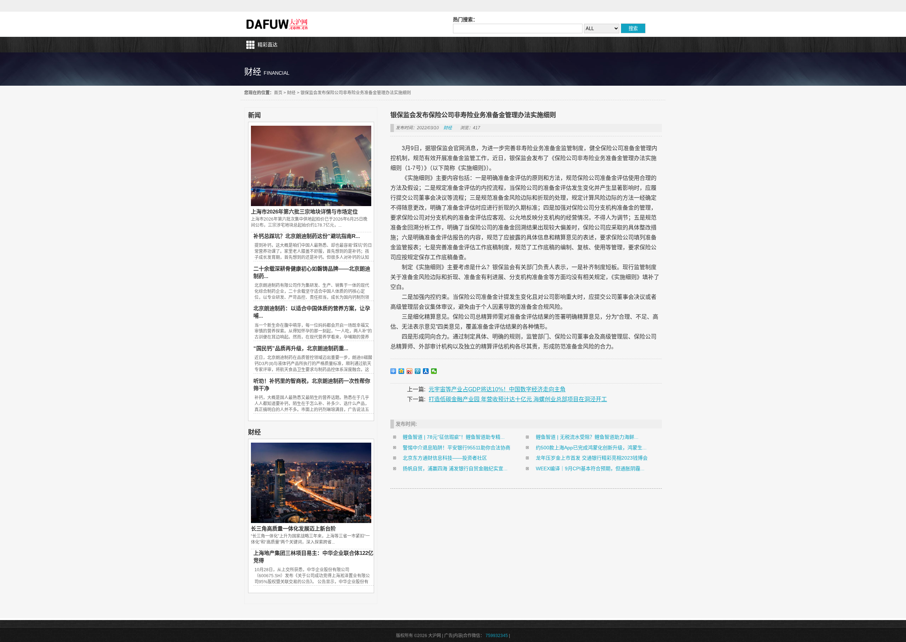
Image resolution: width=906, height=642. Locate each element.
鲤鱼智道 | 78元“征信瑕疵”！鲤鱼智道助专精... (454, 437)
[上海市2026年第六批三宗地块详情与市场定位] (311, 204)
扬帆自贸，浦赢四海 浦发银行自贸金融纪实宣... (455, 468)
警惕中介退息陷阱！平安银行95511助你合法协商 (456, 447)
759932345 (497, 635)
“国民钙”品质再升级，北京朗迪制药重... (300, 348)
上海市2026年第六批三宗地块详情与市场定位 (304, 212)
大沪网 (277, 24)
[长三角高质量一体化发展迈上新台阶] (311, 521)
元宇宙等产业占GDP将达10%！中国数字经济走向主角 (497, 389)
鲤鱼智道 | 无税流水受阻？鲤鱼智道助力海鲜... (587, 437)
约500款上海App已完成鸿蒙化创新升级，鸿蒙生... (591, 447)
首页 (278, 92)
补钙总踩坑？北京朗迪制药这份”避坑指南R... (306, 236)
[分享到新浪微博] (410, 371)
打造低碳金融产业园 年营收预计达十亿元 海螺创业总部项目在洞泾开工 (518, 399)
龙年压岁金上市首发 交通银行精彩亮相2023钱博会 (592, 458)
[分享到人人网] (426, 371)
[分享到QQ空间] (401, 371)
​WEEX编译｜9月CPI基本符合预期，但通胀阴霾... (590, 468)
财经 (291, 92)
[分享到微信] (434, 371)
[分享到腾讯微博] (418, 371)
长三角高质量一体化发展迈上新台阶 (293, 528)
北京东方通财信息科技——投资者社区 (445, 458)
